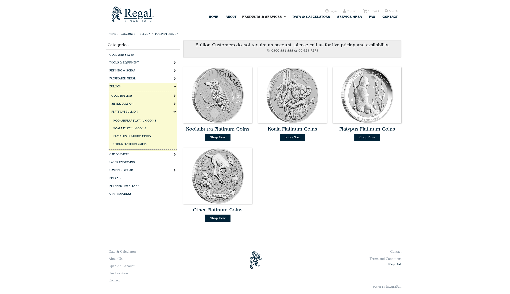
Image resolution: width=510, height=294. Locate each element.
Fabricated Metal (122, 78)
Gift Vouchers (120, 193)
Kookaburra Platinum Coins (134, 120)
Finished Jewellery (124, 186)
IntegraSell (393, 286)
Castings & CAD (121, 170)
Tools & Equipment (124, 62)
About (231, 17)
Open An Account (121, 266)
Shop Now (218, 137)
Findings (116, 178)
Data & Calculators (311, 17)
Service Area (349, 17)
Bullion (145, 34)
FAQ (372, 17)
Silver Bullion (122, 103)
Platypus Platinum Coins (132, 136)
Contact (390, 17)
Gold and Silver (121, 54)
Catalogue (128, 34)
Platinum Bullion (166, 34)
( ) (373, 11)
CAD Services (119, 154)
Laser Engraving (122, 162)
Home (213, 17)
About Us (116, 259)
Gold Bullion (121, 95)
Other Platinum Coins (130, 144)
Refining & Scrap (122, 70)
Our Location (118, 273)
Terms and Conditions (385, 259)
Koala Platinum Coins (129, 128)
